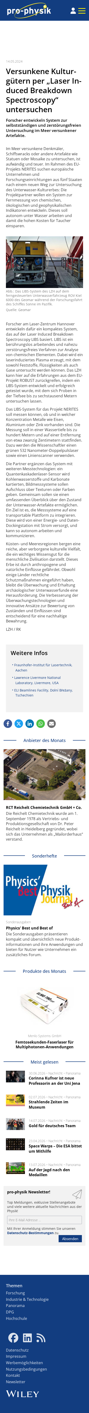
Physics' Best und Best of (29, 928)
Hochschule (16, 1318)
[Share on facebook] (8, 723)
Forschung (15, 1293)
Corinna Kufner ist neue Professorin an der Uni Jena (54, 1080)
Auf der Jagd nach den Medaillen (49, 1172)
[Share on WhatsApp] (40, 723)
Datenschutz (17, 1350)
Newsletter (15, 1381)
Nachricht (55, 1073)
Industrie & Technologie (27, 1299)
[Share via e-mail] (51, 723)
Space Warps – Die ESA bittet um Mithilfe (55, 1148)
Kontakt (13, 1375)
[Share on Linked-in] (29, 723)
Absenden (70, 1238)
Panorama (73, 1073)
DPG (10, 1312)
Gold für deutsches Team (52, 1125)
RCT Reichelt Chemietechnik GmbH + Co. (44, 807)
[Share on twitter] (18, 723)
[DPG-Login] (73, 11)
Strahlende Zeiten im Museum (48, 1104)
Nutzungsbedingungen (26, 1369)
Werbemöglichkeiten (24, 1362)
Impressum (16, 1356)
